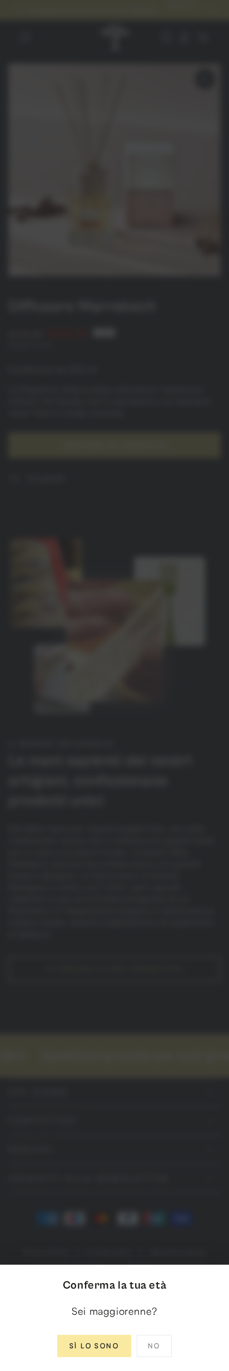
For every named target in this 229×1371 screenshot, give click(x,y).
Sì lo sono (94, 1345)
